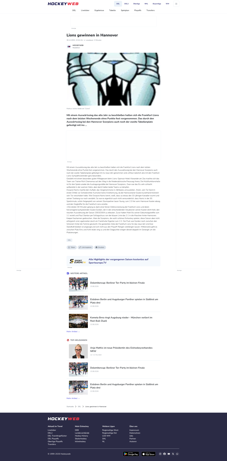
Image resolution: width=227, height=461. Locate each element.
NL (103, 441)
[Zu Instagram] (160, 454)
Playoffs (137, 10)
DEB (77, 430)
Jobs (131, 436)
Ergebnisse (99, 10)
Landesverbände (82, 433)
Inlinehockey (80, 441)
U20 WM (106, 436)
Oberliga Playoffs (55, 441)
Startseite (70, 406)
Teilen (73, 247)
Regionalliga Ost (109, 433)
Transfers (150, 10)
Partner (132, 438)
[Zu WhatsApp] (177, 454)
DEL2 (50, 433)
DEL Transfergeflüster (57, 436)
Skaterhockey (81, 438)
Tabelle (112, 10)
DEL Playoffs (53, 438)
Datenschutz (134, 433)
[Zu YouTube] (169, 454)
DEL (74, 10)
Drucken (101, 247)
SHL (104, 438)
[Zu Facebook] (164, 454)
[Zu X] (173, 454)
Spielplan (125, 10)
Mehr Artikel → (73, 331)
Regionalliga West (110, 430)
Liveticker (85, 10)
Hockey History (81, 436)
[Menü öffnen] (176, 4)
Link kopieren (87, 247)
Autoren (133, 441)
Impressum (134, 430)
